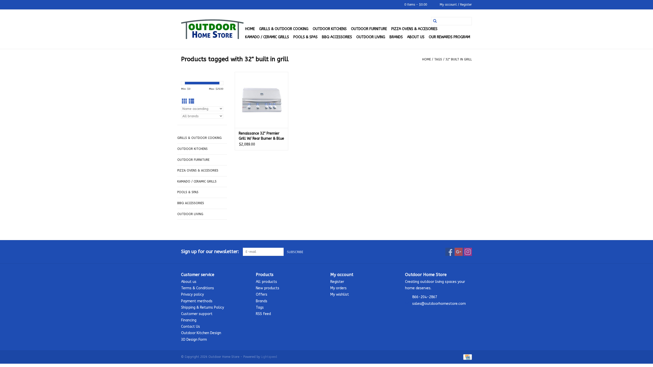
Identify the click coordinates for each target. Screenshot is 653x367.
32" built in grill (458, 59)
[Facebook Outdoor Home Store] (449, 252)
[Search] (435, 21)
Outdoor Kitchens (330, 29)
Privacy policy (192, 294)
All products (266, 282)
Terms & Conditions (197, 288)
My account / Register (455, 4)
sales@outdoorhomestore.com (439, 304)
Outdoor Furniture (369, 29)
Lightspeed (269, 357)
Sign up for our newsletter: (210, 251)
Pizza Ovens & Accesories (414, 29)
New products (267, 288)
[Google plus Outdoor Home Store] (459, 252)
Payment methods (196, 301)
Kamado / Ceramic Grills (267, 37)
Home (250, 29)
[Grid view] (184, 101)
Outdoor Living (370, 37)
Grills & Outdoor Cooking (283, 29)
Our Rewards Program (449, 37)
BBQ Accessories (337, 37)
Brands (396, 37)
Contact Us (190, 326)
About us (415, 37)
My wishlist (339, 294)
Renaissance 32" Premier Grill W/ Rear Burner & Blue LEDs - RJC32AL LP (261, 136)
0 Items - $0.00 (415, 4)
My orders (338, 288)
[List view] (191, 101)
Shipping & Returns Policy (202, 307)
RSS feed (263, 314)
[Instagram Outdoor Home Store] (468, 252)
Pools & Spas (305, 37)
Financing (188, 320)
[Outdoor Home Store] (212, 29)
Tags (438, 59)
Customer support (196, 314)
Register (337, 282)
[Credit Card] (466, 357)
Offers (261, 294)
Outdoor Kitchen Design (201, 333)
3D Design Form (194, 339)
